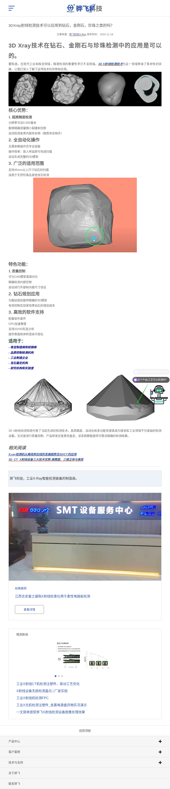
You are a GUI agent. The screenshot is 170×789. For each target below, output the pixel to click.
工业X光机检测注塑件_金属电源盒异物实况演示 (51, 705)
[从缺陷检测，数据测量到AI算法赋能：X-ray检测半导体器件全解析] (85, 655)
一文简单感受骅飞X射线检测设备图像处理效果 (50, 712)
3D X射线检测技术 (110, 64)
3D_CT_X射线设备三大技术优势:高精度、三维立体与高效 (45, 459)
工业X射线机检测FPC (32, 698)
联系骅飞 (14, 783)
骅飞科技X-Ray (77, 34)
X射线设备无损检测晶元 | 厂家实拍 (42, 691)
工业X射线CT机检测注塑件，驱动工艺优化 (48, 684)
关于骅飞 (14, 773)
